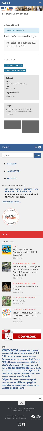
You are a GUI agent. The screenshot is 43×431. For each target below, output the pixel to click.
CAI (4, 356)
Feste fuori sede (22, 362)
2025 (6, 350)
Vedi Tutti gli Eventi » (11, 202)
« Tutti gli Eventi (11, 25)
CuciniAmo (7, 359)
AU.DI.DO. (6, 3)
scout (32, 373)
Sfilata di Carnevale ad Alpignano (12, 125)
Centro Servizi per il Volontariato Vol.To (15, 418)
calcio (9, 356)
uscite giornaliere (13, 387)
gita (10, 365)
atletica (22, 351)
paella (8, 371)
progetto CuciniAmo (20, 374)
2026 (14, 350)
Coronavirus (26, 356)
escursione (18, 359)
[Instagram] (36, 147)
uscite (36, 385)
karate (15, 365)
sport (33, 379)
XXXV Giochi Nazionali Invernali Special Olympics (30, 127)
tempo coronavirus (17, 385)
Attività (4, 353)
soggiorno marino (15, 376)
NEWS (15, 246)
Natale (38, 368)
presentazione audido (18, 371)
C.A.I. (36, 353)
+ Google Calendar (13, 65)
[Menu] (40, 3)
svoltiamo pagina (25, 382)
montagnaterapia (18, 367)
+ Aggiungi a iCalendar (15, 70)
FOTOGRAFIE (18, 263)
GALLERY (27, 263)
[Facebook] (39, 147)
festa (13, 362)
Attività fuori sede (16, 353)
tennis (30, 385)
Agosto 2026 (19, 301)
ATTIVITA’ (12, 164)
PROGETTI (12, 178)
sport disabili (7, 383)
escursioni (28, 359)
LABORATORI (13, 171)
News (3, 371)
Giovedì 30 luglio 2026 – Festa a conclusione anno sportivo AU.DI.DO (27, 316)
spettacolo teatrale (22, 380)
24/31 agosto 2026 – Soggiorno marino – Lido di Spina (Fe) (25, 252)
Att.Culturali (33, 350)
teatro (5, 385)
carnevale (17, 356)
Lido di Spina (23, 365)
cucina (33, 356)
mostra (32, 368)
